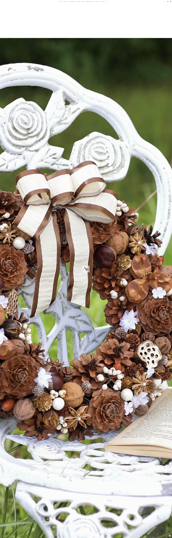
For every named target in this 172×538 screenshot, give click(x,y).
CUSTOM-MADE (71, 1)
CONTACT (97, 1)
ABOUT (65, 1)
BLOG (83, 1)
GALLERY (78, 1)
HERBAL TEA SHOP (89, 1)
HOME (60, 1)
